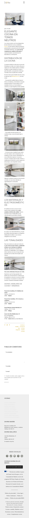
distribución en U (15, 76)
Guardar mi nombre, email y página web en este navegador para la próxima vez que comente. (14, 377)
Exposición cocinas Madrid (10, 413)
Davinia (6, 46)
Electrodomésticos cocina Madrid (11, 417)
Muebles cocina (19, 509)
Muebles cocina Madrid (9, 406)
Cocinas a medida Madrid (10, 402)
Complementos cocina (16, 514)
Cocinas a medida (10, 509)
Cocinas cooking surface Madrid (11, 415)
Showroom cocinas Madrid (10, 409)
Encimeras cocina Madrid (10, 408)
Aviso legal (20, 493)
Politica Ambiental (11, 495)
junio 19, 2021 (7, 28)
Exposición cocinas (18, 507)
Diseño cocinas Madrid (9, 404)
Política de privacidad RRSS (17, 498)
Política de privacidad (10, 493)
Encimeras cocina (9, 511)
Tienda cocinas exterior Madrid (11, 411)
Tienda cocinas (9, 507)
